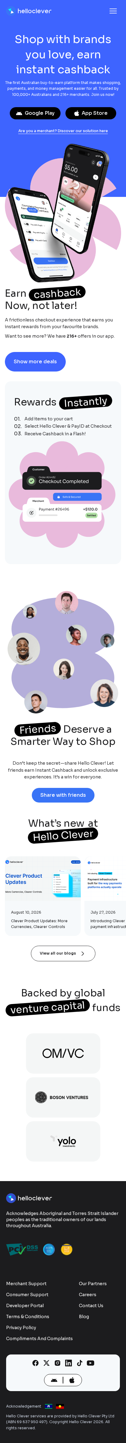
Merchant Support (26, 1283)
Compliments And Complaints (39, 1338)
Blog (84, 1316)
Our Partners (93, 1283)
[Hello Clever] (29, 1198)
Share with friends (63, 795)
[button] (63, 495)
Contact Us (91, 1305)
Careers (87, 1294)
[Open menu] (113, 11)
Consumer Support (27, 1294)
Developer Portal (25, 1305)
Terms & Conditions (27, 1316)
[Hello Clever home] (29, 11)
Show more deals (35, 361)
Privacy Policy (21, 1327)
